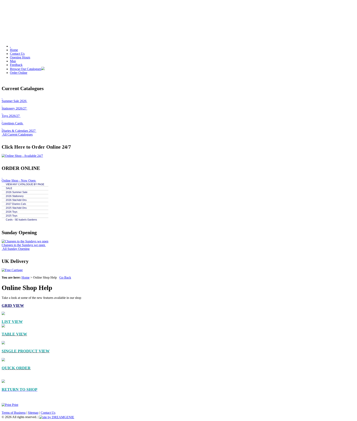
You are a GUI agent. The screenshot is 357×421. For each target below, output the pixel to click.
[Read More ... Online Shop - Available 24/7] (22, 155)
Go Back (65, 277)
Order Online (18, 72)
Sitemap (33, 412)
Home (14, 50)
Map (13, 61)
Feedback (16, 65)
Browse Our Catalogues (25, 69)
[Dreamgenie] (56, 417)
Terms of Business (14, 412)
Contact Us (17, 53)
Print (14, 405)
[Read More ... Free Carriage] (12, 270)
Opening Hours (20, 57)
